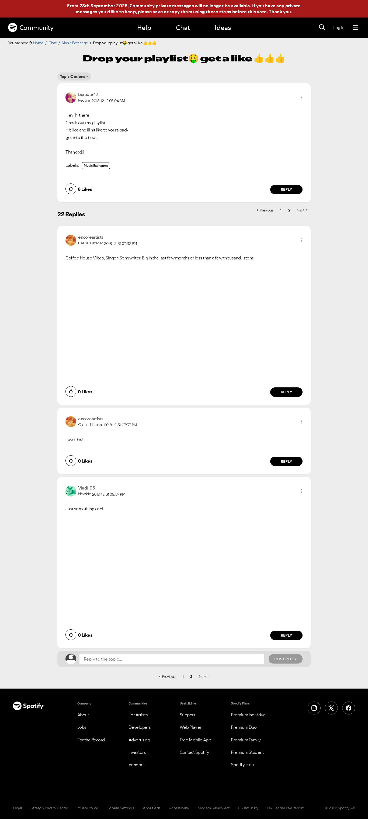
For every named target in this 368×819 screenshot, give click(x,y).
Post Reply (285, 659)
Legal (17, 808)
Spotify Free (242, 765)
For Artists (138, 715)
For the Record (91, 740)
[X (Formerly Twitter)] (331, 708)
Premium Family (246, 740)
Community (36, 27)
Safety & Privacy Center (49, 808)
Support (187, 715)
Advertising (139, 740)
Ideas (223, 27)
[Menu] (355, 27)
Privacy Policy (87, 808)
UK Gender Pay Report (285, 808)
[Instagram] (314, 708)
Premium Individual (248, 715)
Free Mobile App (195, 740)
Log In (338, 27)
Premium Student (247, 752)
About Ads (152, 808)
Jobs (81, 727)
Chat (183, 27)
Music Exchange (75, 43)
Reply (286, 189)
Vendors (137, 765)
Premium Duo (244, 727)
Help (144, 27)
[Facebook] (348, 708)
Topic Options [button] (72, 76)
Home (38, 43)
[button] (301, 97)
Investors (137, 752)
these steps (218, 12)
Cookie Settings (120, 808)
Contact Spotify (194, 752)
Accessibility (179, 808)
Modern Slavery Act (213, 808)
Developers (140, 727)
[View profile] (70, 97)
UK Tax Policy (248, 808)
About (83, 715)
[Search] (322, 27)
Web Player (191, 727)
